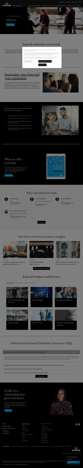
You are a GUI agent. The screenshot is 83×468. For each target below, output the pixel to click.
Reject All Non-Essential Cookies (45, 61)
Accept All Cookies (42, 64)
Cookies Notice (50, 58)
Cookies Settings (28, 61)
